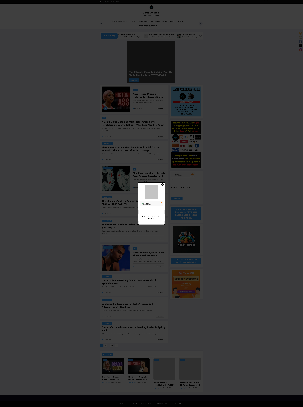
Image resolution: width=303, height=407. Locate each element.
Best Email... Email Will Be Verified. (151, 212)
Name (151, 202)
